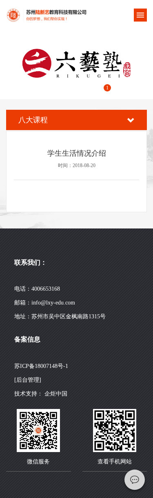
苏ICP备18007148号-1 (41, 366)
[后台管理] (27, 380)
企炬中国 (55, 394)
